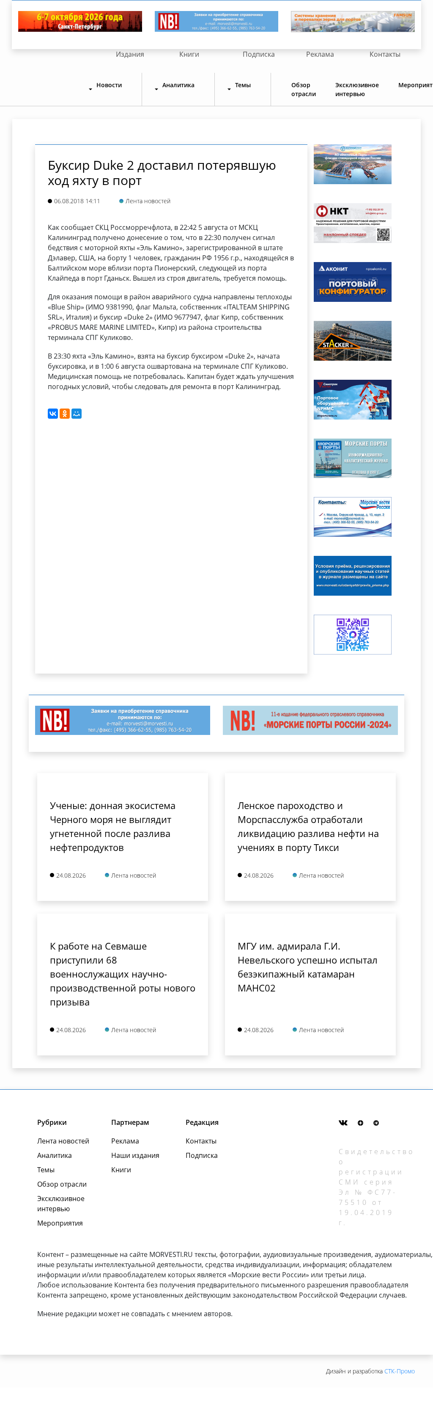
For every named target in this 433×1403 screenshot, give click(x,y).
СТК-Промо (399, 1371)
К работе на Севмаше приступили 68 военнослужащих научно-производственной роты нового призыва (122, 973)
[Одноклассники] (65, 414)
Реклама (320, 54)
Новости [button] (109, 85)
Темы (46, 1169)
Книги (189, 54)
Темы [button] (243, 85)
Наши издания (135, 1155)
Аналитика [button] (178, 85)
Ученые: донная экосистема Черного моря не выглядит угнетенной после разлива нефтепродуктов (112, 826)
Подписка (259, 54)
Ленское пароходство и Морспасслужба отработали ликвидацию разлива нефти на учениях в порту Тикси (308, 826)
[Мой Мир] (76, 414)
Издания (130, 54)
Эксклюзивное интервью (357, 89)
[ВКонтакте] (53, 414)
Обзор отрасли (303, 89)
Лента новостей (63, 1141)
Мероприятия (60, 1223)
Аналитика (54, 1155)
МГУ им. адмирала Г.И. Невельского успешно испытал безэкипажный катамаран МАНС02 (308, 966)
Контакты (385, 54)
